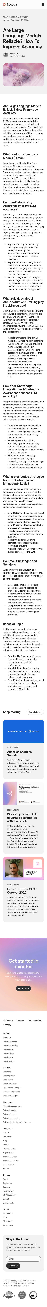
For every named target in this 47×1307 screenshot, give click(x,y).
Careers (20, 1020)
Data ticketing (8, 1061)
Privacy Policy (23, 1286)
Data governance (10, 1041)
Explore (6, 1168)
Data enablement (10, 1114)
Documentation (34, 1020)
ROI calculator (8, 1164)
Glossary (7, 1025)
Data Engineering (19, 17)
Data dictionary (9, 1053)
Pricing (6, 1132)
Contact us (7, 1183)
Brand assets (8, 1203)
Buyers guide (8, 1152)
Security (6, 1199)
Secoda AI (7, 1037)
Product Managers (10, 1096)
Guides (6, 1144)
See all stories (35, 712)
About (5, 1179)
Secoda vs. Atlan (10, 1156)
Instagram (10, 1221)
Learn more (23, 988)
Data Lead (7, 1072)
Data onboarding (10, 1110)
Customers (8, 1020)
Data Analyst (8, 1080)
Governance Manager (12, 1088)
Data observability (10, 1045)
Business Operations (11, 1092)
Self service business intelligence (17, 1122)
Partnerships (8, 1191)
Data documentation (11, 1118)
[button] (42, 4)
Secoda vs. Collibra (11, 1160)
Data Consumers (10, 1084)
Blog (5, 17)
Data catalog (8, 1049)
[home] (10, 4)
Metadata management (12, 1106)
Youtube (9, 1225)
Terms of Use (8, 1286)
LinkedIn (9, 1213)
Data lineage (8, 1057)
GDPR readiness (9, 1195)
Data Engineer (9, 1076)
